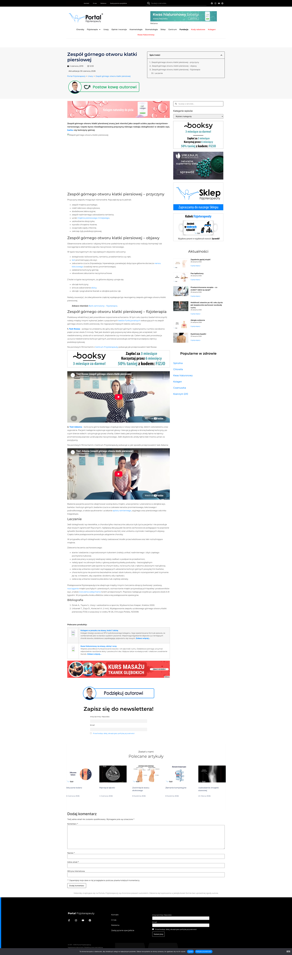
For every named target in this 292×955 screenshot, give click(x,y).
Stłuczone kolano (74, 788)
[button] (221, 55)
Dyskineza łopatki (198, 334)
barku (70, 130)
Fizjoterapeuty (81, 913)
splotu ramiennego (122, 510)
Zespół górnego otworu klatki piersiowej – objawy (174, 66)
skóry (93, 288)
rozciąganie (73, 588)
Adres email (73, 862)
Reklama (103, 3)
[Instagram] (215, 3)
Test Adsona (75, 427)
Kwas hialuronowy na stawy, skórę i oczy (99, 646)
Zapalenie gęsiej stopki (200, 259)
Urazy (106, 29)
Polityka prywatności (203, 951)
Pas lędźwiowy (197, 273)
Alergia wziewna (198, 320)
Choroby (80, 29)
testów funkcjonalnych (129, 320)
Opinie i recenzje (119, 29)
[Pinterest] (222, 3)
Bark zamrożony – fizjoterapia (103, 306)
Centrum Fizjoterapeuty (106, 347)
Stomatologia (151, 29)
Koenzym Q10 (180, 394)
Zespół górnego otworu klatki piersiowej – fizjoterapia (176, 70)
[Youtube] (219, 3)
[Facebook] (212, 3)
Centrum (172, 29)
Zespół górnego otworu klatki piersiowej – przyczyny (175, 62)
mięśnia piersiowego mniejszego (93, 218)
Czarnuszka (179, 387)
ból (73, 260)
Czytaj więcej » (196, 266)
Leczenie (159, 73)
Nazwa (71, 853)
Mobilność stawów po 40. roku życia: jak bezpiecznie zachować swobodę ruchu (207, 305)
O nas (95, 3)
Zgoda (190, 951)
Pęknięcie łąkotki (107, 788)
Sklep (163, 29)
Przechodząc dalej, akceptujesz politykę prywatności (114, 733)
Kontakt (86, 3)
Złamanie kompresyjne (175, 788)
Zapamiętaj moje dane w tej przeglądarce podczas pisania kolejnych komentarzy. (104, 880)
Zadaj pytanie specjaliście (118, 3)
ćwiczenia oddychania (90, 592)
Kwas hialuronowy (183, 375)
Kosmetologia (136, 29)
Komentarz (72, 824)
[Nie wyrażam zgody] (288, 951)
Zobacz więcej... (143, 638)
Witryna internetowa (76, 871)
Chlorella (178, 369)
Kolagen (177, 381)
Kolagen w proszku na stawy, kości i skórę (99, 630)
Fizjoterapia (92, 29)
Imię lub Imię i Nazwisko (162, 915)
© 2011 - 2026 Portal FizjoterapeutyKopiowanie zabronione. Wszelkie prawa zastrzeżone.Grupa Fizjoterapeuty (85, 947)
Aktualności (198, 251)
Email (154, 922)
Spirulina (178, 363)
